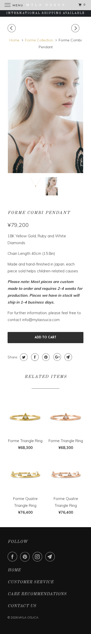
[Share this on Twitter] (23, 357)
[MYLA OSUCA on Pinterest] (26, 556)
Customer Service (31, 582)
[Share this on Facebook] (34, 357)
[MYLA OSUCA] (45, 5)
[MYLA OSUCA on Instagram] (38, 556)
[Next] (76, 28)
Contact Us (22, 606)
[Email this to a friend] (67, 357)
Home (14, 570)
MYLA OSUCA (28, 617)
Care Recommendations (37, 594)
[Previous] (12, 28)
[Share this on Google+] (56, 357)
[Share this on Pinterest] (45, 357)
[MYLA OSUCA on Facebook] (13, 556)
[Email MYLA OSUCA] (51, 556)
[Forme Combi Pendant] (45, 116)
